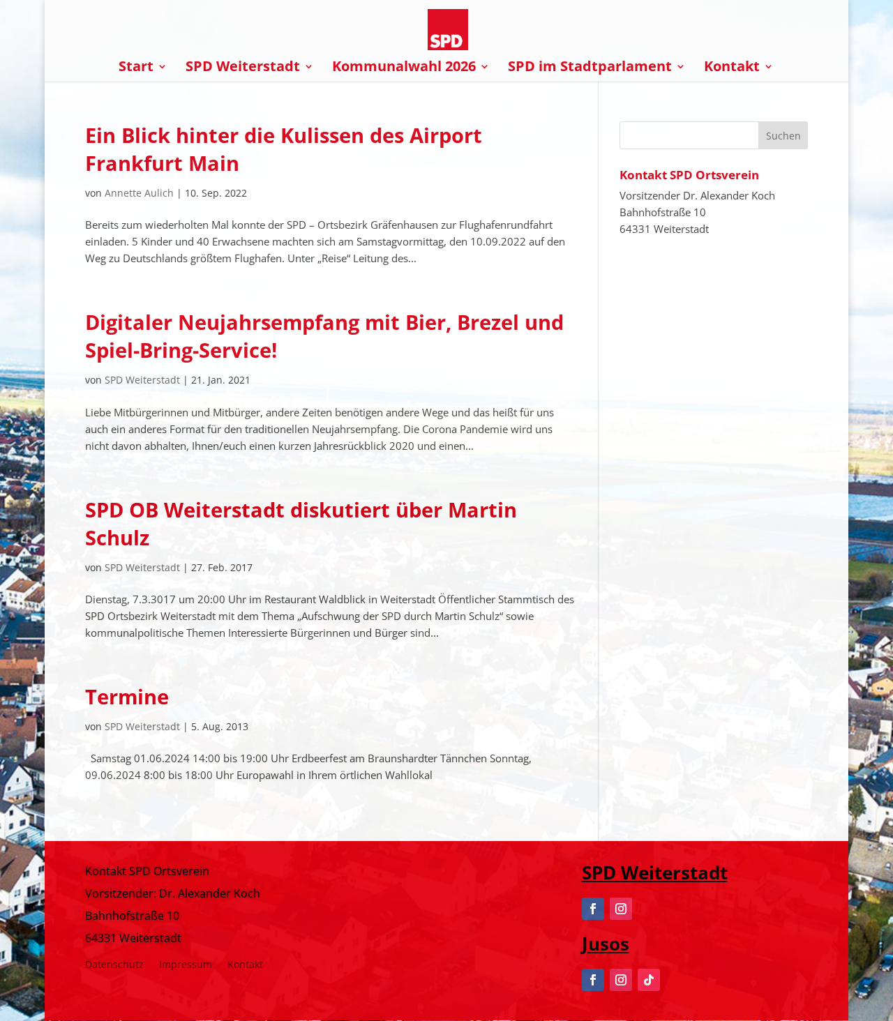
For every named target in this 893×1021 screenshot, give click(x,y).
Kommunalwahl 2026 (404, 68)
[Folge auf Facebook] (593, 909)
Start (136, 68)
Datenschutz (114, 965)
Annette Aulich (139, 192)
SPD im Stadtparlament (590, 68)
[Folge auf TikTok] (649, 980)
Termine (127, 696)
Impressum (185, 965)
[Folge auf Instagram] (621, 909)
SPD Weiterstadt (243, 68)
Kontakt (732, 68)
